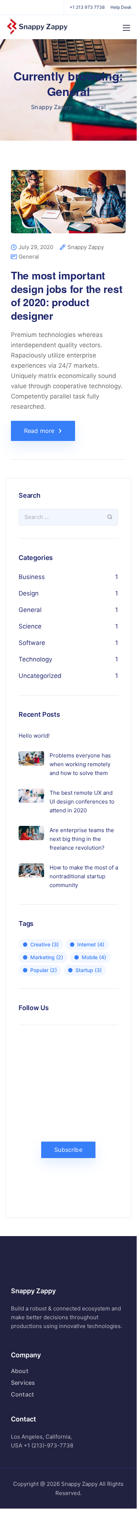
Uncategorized (40, 675)
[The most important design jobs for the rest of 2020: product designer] (68, 206)
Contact (22, 1394)
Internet (90, 944)
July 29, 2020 (36, 247)
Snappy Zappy (85, 247)
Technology (35, 659)
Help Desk (121, 7)
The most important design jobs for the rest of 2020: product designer (66, 295)
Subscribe (68, 1149)
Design (29, 593)
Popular (43, 970)
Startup (88, 970)
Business (32, 577)
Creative (44, 944)
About (19, 1371)
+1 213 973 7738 (87, 7)
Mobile (94, 957)
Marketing (46, 957)
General (29, 256)
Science (30, 626)
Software (32, 642)
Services (23, 1382)
